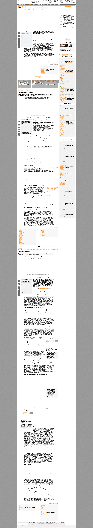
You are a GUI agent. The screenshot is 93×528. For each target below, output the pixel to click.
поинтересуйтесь (30, 496)
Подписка (33, 2)
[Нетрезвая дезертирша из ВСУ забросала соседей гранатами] (62, 167)
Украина (29, 4)
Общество (43, 4)
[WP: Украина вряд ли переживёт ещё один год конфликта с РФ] (62, 81)
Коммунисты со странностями (73, 3)
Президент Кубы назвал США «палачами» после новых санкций (26, 133)
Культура (55, 4)
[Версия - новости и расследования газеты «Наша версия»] (24, 2)
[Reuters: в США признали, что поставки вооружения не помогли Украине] (62, 98)
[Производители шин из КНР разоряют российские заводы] (62, 214)
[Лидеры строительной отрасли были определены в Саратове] (43, 233)
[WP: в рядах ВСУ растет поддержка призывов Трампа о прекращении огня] (62, 63)
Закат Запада (50, 3)
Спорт (51, 4)
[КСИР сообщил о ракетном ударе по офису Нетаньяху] (52, 343)
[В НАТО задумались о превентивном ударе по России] (26, 416)
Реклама (37, 2)
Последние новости (67, 6)
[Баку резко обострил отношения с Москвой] (21, 507)
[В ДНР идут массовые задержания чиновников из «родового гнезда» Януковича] (62, 109)
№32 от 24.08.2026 (34, 1)
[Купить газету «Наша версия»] (31, 1)
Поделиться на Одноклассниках (19, 39)
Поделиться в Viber (19, 43)
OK (46, 526)
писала (30, 495)
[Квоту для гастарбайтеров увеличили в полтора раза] (62, 117)
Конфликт (38, 4)
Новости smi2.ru (20, 248)
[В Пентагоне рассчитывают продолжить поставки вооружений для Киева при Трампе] (62, 90)
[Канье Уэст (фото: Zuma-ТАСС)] (52, 167)
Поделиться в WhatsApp (19, 41)
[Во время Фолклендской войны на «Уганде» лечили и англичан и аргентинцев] (43, 70)
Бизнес (47, 4)
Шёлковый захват (61, 3)
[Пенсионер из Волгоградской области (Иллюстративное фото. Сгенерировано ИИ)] (52, 188)
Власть (34, 4)
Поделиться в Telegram (19, 45)
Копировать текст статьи (19, 47)
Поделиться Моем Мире (19, 36)
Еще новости (67, 40)
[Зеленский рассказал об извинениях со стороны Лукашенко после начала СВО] (62, 72)
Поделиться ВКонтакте (19, 33)
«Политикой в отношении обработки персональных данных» (51, 524)
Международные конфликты (45, 288)
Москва (59, 4)
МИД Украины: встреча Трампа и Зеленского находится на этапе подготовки (26, 45)
